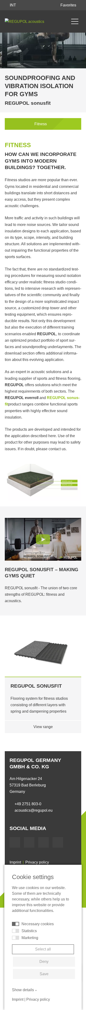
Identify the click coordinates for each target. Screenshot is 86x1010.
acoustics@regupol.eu (34, 810)
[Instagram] (58, 842)
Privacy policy (37, 862)
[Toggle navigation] (74, 21)
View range (43, 727)
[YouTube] (29, 842)
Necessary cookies (38, 924)
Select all (43, 949)
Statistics (29, 931)
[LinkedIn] (43, 842)
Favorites (68, 5)
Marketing (30, 938)
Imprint (15, 862)
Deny (43, 962)
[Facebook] (15, 842)
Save (44, 974)
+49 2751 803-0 (28, 804)
